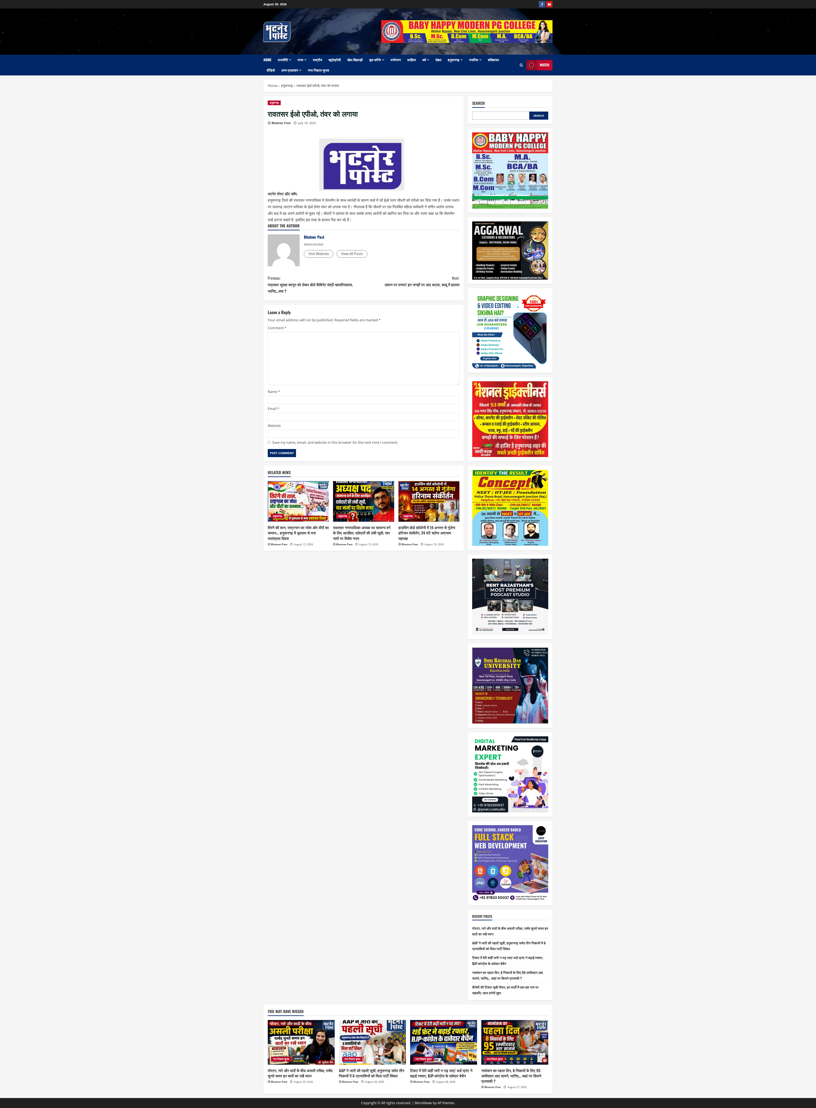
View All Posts (352, 253)
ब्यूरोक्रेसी (335, 59)
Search (478, 103)
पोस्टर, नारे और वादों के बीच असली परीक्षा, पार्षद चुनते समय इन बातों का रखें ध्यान (300, 1073)
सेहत (438, 59)
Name (274, 391)
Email (273, 408)
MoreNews (423, 1103)
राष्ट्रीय (317, 59)
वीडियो (271, 70)
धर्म (424, 59)
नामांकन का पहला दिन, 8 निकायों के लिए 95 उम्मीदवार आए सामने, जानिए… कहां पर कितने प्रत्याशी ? (511, 1076)
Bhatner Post (281, 123)
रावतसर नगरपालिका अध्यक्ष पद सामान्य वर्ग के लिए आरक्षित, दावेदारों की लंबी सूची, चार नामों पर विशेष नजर (361, 533)
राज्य (300, 59)
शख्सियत (493, 59)
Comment (277, 328)
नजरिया (473, 59)
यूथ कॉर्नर (375, 59)
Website (274, 425)
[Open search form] (521, 65)
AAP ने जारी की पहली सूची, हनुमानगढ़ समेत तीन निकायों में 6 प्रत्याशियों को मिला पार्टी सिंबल (371, 1073)
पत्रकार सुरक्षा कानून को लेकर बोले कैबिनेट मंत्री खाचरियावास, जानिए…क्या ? (310, 284)
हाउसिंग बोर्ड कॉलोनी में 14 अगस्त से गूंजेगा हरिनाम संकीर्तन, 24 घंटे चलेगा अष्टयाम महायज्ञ (426, 533)
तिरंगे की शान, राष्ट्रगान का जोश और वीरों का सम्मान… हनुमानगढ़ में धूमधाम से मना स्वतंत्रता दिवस (298, 533)
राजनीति (283, 59)
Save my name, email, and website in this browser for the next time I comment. (335, 442)
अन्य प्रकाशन (289, 70)
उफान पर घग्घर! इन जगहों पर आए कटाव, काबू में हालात (422, 281)
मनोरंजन (396, 59)
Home (267, 59)
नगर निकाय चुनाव (318, 70)
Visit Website (318, 253)
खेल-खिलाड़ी (355, 59)
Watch (544, 65)
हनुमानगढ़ (453, 59)
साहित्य (411, 59)
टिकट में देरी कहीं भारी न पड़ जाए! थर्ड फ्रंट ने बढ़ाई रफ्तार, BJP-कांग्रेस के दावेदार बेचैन (441, 1073)
